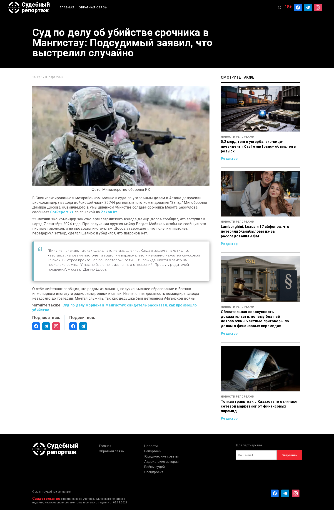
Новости (151, 446)
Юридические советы (161, 456)
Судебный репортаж (36, 7)
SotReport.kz (62, 212)
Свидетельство (46, 498)
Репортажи (152, 451)
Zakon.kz (109, 212)
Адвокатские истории (161, 462)
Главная (67, 7)
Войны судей (154, 467)
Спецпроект (153, 472)
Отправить (289, 455)
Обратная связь (93, 7)
